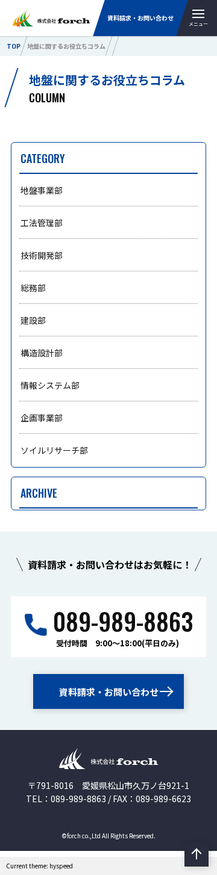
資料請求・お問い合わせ (140, 17)
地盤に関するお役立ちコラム (66, 46)
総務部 (33, 288)
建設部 (33, 320)
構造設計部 (41, 353)
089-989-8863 (123, 621)
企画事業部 (41, 418)
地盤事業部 (41, 190)
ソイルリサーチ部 (54, 450)
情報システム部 (50, 385)
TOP (13, 46)
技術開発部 (41, 255)
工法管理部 (41, 223)
